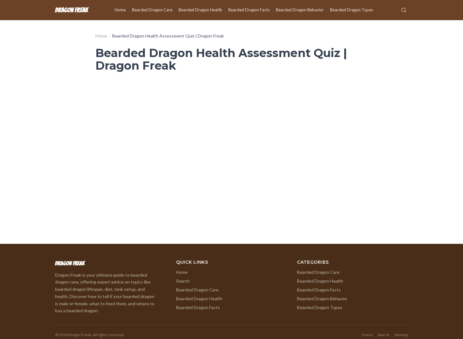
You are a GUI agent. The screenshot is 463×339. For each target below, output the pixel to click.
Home (120, 9)
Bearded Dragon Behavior (300, 9)
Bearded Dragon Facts (249, 9)
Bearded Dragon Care (152, 9)
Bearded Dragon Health (200, 9)
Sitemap (401, 334)
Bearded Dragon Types (351, 9)
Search (183, 281)
